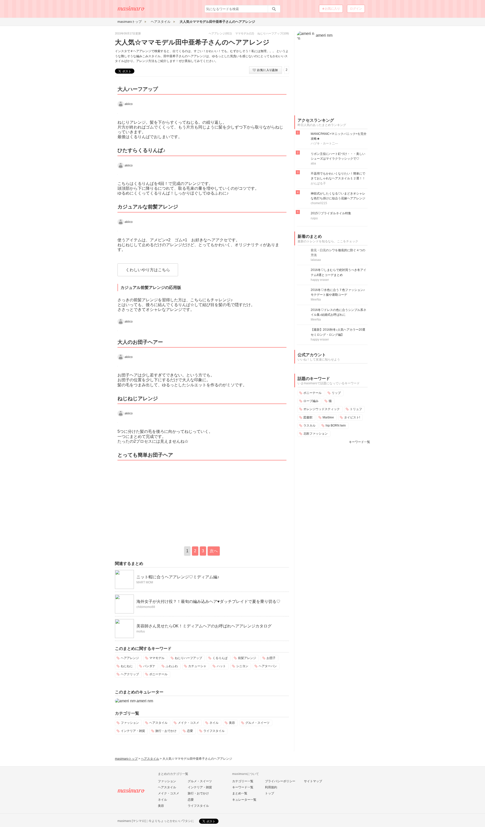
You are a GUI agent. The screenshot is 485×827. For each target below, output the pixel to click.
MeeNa (316, 299)
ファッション (130, 723)
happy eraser (320, 280)
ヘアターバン (268, 666)
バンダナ (149, 666)
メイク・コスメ (188, 723)
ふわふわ (172, 666)
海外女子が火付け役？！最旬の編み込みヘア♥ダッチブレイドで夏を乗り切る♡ (208, 601)
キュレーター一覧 (244, 799)
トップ (269, 793)
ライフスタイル (214, 731)
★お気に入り (331, 8)
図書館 (307, 417)
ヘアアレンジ (217, 33)
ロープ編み (311, 401)
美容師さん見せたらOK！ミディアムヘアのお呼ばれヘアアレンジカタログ (204, 626)
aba (313, 163)
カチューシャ (197, 666)
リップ (336, 393)
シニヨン (242, 666)
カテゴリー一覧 (242, 781)
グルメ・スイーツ (257, 723)
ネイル (214, 723)
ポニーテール (158, 674)
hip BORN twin (336, 425)
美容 (232, 723)
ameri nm (144, 701)
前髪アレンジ (247, 658)
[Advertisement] (157, 502)
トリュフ (356, 409)
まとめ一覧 (239, 793)
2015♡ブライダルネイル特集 (331, 213)
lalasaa (316, 260)
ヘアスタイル (158, 723)
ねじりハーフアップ (269, 33)
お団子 (271, 658)
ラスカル (309, 425)
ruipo (314, 218)
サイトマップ (313, 781)
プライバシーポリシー (280, 781)
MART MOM (144, 582)
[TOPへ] (131, 10)
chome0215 (319, 203)
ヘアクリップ (130, 674)
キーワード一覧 (359, 442)
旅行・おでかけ (166, 731)
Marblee (328, 417)
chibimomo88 (145, 607)
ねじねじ (127, 666)
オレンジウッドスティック (321, 409)
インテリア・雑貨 (133, 731)
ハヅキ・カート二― (324, 143)
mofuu (140, 631)
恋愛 (190, 731)
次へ (214, 551)
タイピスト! (352, 417)
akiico (129, 104)
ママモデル (242, 33)
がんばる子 (318, 183)
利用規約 (271, 787)
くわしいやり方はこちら (148, 270)
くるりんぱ (220, 658)
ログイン (356, 8)
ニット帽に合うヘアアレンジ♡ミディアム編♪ (177, 577)
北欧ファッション (315, 433)
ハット (221, 666)
